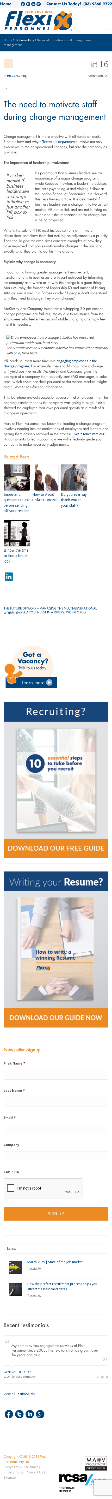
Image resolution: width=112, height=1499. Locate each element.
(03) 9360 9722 (96, 4)
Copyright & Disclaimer (21, 1467)
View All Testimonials (19, 1394)
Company (11, 1145)
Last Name (14, 1090)
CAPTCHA (11, 1172)
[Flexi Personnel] (38, 23)
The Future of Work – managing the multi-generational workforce (50, 608)
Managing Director (20, 1372)
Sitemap (10, 1477)
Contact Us (35, 1472)
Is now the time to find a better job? (16, 555)
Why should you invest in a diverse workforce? (47, 612)
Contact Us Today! (63, 4)
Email (10, 1118)
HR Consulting (17, 75)
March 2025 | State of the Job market (55, 1262)
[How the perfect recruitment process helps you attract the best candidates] (15, 1289)
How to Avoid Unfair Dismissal (44, 497)
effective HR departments (58, 142)
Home (5, 4)
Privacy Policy (13, 1472)
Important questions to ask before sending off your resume (17, 502)
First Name (14, 1063)
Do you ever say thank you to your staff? (74, 499)
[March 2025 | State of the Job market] (15, 1267)
